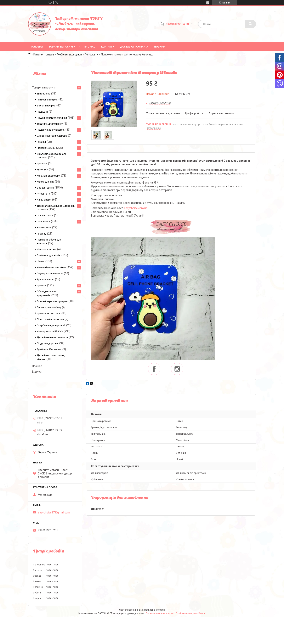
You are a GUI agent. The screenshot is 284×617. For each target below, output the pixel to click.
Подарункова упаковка (51, 129)
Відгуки (37, 371)
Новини (159, 46)
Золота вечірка (46, 105)
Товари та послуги (62, 46)
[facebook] (87, 384)
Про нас (89, 46)
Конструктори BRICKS (50, 331)
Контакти (107, 46)
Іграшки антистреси (48, 313)
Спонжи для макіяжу (49, 307)
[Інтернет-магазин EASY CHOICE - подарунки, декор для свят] (39, 24)
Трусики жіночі (45, 279)
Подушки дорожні (47, 343)
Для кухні (42, 169)
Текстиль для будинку (50, 123)
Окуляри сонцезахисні (50, 273)
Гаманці (41, 141)
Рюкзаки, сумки (46, 147)
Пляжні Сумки (45, 215)
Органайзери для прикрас (52, 301)
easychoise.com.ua (135, 208)
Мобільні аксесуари (69, 54)
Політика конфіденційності (191, 613)
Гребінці (41, 233)
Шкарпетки (43, 221)
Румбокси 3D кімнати (49, 349)
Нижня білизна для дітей (51, 267)
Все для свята (45, 187)
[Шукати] (250, 24)
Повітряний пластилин (50, 319)
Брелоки (42, 163)
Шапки (40, 261)
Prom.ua (160, 610)
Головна (37, 46)
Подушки (42, 111)
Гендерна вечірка (47, 99)
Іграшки (41, 285)
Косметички (44, 227)
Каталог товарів (43, 54)
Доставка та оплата (134, 46)
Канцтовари (44, 199)
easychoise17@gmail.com (54, 512)
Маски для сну (45, 181)
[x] (91, 384)
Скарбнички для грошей (51, 325)
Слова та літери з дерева (52, 135)
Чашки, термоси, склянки (52, 117)
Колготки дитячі (46, 249)
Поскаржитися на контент (160, 613)
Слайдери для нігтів (48, 255)
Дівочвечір (43, 93)
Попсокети (91, 54)
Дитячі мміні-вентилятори (52, 337)
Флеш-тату (43, 193)
